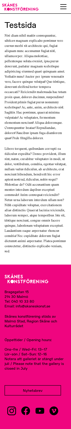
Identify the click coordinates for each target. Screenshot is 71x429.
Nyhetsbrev (33, 390)
